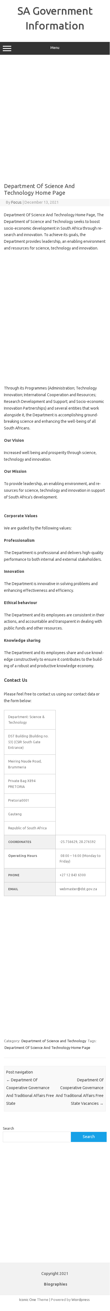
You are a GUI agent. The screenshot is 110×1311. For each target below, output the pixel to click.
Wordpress (80, 1300)
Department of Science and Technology (53, 1041)
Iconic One (27, 1300)
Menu (54, 48)
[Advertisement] (55, 118)
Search (8, 1128)
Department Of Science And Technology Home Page (47, 1047)
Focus (16, 202)
